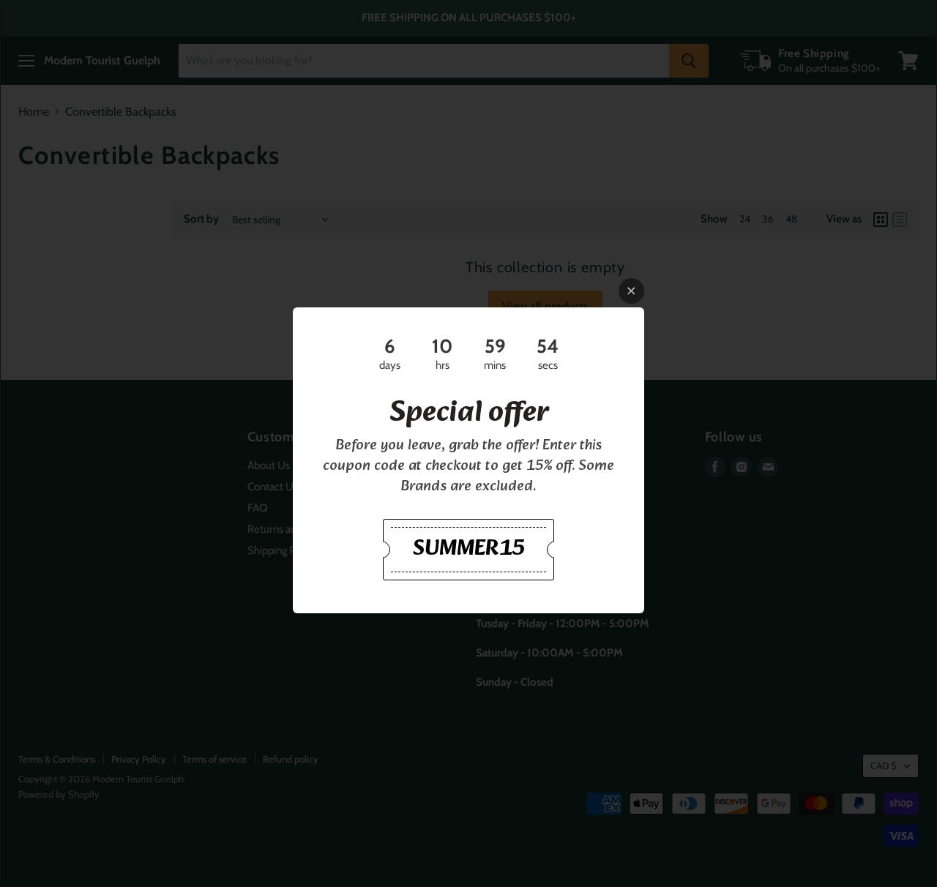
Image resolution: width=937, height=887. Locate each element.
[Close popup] (631, 291)
